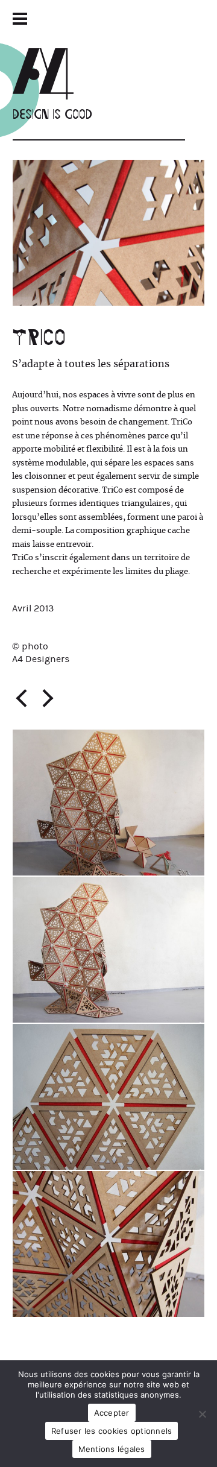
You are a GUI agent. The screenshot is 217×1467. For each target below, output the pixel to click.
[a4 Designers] (52, 73)
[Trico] (108, 232)
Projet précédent (21, 698)
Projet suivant (48, 698)
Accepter (112, 1413)
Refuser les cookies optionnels (111, 1431)
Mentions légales (111, 1449)
